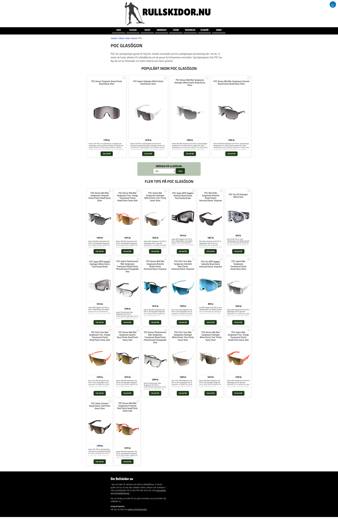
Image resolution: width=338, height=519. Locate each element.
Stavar (147, 29)
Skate (118, 29)
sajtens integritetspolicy (137, 509)
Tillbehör (204, 29)
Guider (219, 29)
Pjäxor (176, 29)
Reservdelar (190, 29)
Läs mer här (107, 154)
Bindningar (161, 29)
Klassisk (133, 29)
